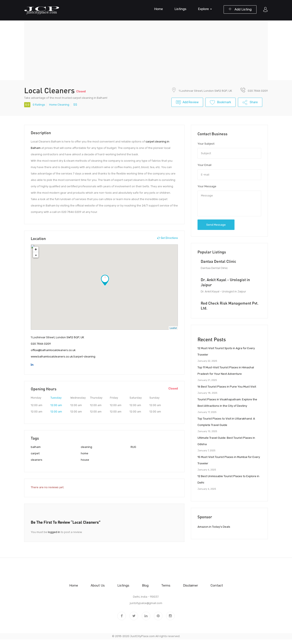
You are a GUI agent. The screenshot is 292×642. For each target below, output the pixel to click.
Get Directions (169, 238)
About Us (98, 585)
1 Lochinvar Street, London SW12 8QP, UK (205, 90)
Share (253, 102)
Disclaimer (190, 585)
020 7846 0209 (41, 343)
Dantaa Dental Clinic (218, 261)
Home (158, 9)
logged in (54, 532)
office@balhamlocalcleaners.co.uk (53, 350)
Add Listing (243, 9)
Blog (145, 585)
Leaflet (173, 328)
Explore (204, 9)
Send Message (216, 224)
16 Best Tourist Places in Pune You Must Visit (227, 386)
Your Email (204, 165)
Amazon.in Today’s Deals (214, 526)
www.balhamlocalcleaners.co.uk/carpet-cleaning (63, 356)
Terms (165, 585)
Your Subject (206, 143)
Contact (217, 585)
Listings (180, 9)
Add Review (191, 102)
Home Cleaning (59, 104)
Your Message (207, 186)
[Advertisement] (146, 50)
